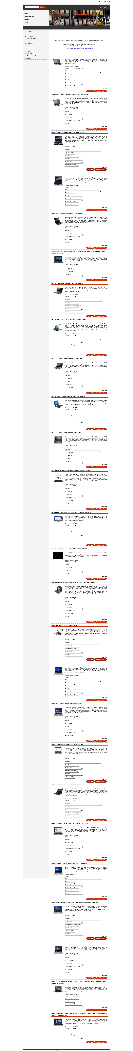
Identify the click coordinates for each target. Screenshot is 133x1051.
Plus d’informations (100, 91)
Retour (53, 1046)
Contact (105, 7)
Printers (29, 41)
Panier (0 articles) (104, 27)
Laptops (54, 27)
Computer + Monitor (32, 38)
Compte (27, 19)
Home (100, 7)
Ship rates (29, 53)
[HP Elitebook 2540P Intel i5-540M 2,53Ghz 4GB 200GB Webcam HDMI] (58, 145)
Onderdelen (30, 43)
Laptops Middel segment (62, 27)
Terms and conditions (32, 56)
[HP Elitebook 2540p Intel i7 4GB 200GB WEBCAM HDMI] (58, 185)
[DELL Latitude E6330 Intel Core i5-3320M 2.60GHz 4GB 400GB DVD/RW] (58, 445)
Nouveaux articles (29, 16)
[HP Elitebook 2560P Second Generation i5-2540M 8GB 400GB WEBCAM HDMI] (58, 716)
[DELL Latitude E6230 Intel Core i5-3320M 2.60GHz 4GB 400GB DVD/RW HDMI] (58, 371)
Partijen (29, 45)
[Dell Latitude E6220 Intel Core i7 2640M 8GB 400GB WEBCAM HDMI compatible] (58, 293)
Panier (26, 22)
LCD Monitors (30, 36)
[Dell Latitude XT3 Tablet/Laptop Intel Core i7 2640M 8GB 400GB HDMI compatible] (58, 558)
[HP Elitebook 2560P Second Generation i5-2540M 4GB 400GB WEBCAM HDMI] (58, 675)
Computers (30, 34)
